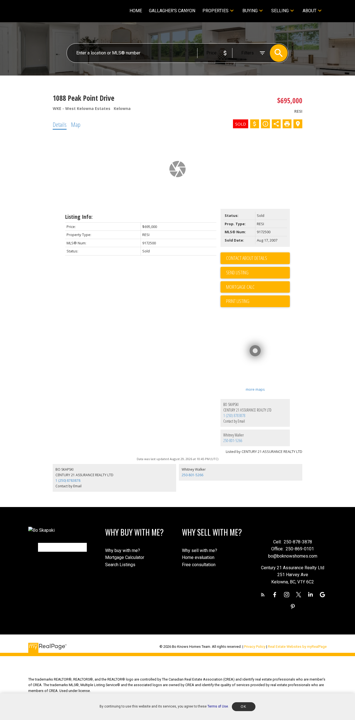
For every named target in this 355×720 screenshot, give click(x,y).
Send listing (237, 272)
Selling (280, 10)
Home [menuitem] (136, 10)
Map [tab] (75, 124)
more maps (255, 389)
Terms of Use (217, 706)
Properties (215, 10)
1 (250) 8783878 (234, 415)
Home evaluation (198, 557)
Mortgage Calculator (124, 557)
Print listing (237, 301)
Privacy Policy (254, 646)
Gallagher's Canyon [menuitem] (172, 10)
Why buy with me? (122, 550)
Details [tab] (60, 124)
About (309, 10)
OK (243, 707)
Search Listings (120, 564)
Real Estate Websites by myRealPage (297, 646)
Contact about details (246, 258)
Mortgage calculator (258, 287)
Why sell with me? (199, 550)
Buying (250, 10)
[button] (262, 594)
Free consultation (198, 564)
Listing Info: (79, 216)
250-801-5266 (232, 440)
